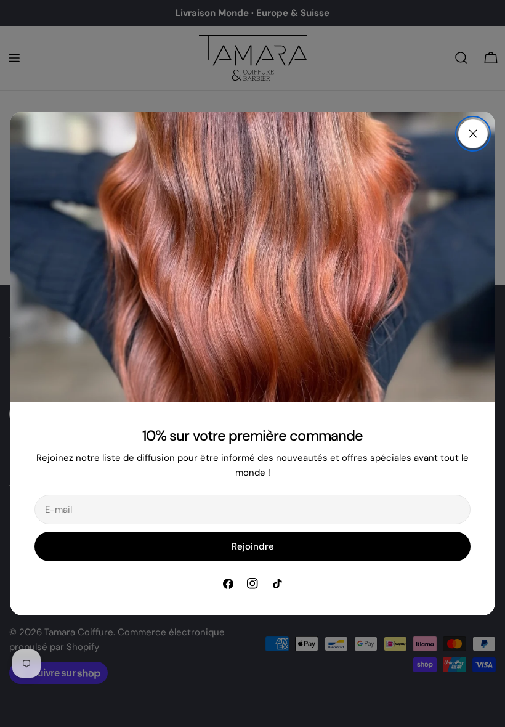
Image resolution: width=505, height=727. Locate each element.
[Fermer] (473, 133)
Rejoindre (253, 546)
